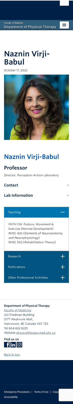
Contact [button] (11, 185)
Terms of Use (41, 392)
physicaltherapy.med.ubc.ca (35, 332)
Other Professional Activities (38, 277)
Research (38, 256)
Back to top (12, 354)
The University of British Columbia (26, 8)
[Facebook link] (7, 346)
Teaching (38, 212)
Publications (38, 267)
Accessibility (11, 397)
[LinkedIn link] (13, 346)
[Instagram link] (19, 346)
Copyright (58, 392)
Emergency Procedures (17, 392)
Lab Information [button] (18, 195)
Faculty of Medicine (17, 310)
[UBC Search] (64, 5)
